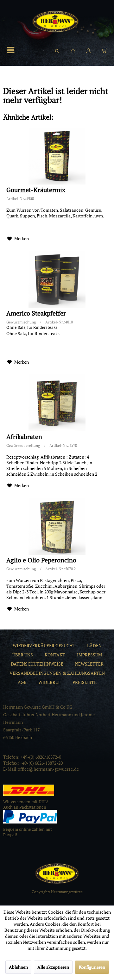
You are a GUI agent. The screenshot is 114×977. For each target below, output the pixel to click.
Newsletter (89, 664)
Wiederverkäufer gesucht (44, 645)
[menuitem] (12, 50)
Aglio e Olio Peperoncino (41, 560)
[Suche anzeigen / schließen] (57, 50)
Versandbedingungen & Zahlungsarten (57, 673)
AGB (22, 682)
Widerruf (49, 682)
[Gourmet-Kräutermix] (57, 156)
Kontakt (55, 655)
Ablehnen (18, 967)
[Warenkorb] (104, 50)
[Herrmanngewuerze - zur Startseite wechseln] (55, 21)
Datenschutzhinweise (37, 664)
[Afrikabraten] (57, 402)
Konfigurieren (92, 967)
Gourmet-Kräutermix (35, 190)
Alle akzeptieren (53, 967)
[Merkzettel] (72, 50)
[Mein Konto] (88, 50)
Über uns (22, 655)
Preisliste (85, 682)
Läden (94, 645)
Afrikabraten (24, 437)
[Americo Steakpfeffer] (57, 279)
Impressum (89, 655)
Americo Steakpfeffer (36, 313)
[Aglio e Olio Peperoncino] (57, 526)
